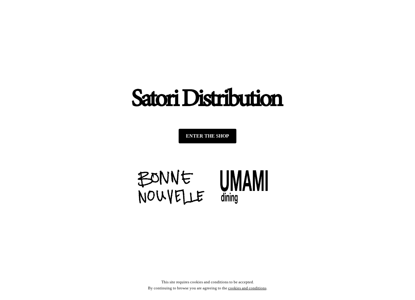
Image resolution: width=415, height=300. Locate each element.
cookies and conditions (247, 288)
